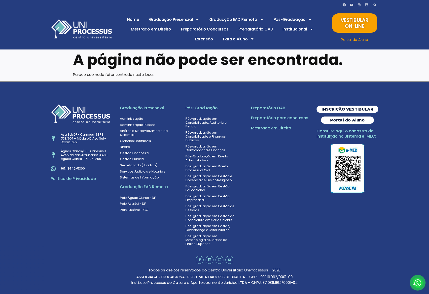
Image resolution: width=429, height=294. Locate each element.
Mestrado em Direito (151, 29)
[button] (374, 4)
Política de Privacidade (73, 178)
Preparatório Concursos (205, 29)
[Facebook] (344, 5)
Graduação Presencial (171, 19)
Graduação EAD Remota (233, 19)
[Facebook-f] (199, 260)
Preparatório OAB (256, 29)
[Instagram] (359, 5)
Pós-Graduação (290, 19)
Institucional (295, 29)
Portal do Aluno (354, 39)
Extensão (204, 39)
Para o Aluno (235, 39)
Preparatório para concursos (279, 118)
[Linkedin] (366, 5)
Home (133, 19)
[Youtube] (351, 5)
